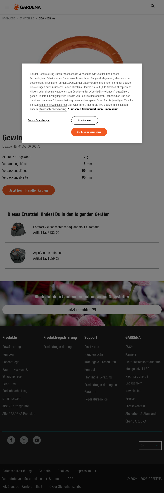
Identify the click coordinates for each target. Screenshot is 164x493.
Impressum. (112, 109)
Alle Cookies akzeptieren (89, 131)
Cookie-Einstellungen (38, 120)
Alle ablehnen (85, 120)
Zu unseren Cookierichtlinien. (85, 109)
